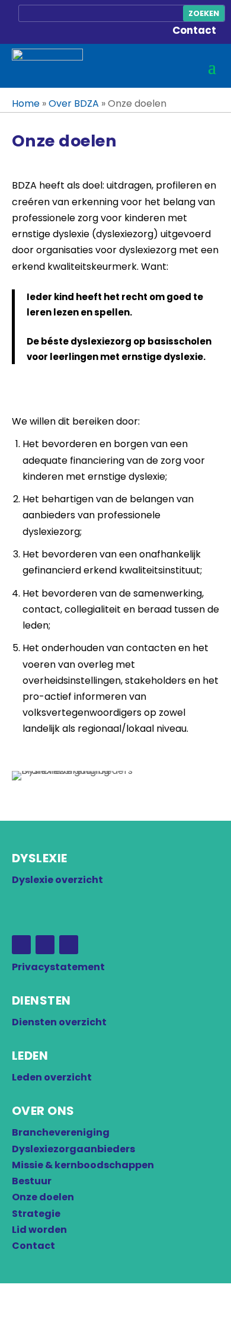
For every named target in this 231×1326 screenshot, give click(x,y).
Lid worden (39, 1229)
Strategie (36, 1213)
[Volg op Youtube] (68, 944)
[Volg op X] (21, 944)
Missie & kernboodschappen (83, 1165)
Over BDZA (74, 103)
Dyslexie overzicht (57, 880)
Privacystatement (58, 967)
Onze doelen (43, 1197)
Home (26, 103)
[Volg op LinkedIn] (45, 944)
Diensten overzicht (59, 1022)
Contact (194, 30)
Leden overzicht (52, 1077)
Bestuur (32, 1181)
